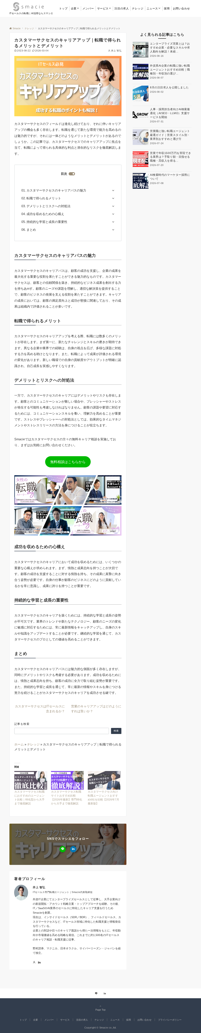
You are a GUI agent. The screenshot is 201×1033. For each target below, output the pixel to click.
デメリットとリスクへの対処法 (48, 206)
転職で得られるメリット (43, 198)
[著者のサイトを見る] (34, 962)
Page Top (100, 1009)
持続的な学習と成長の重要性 (46, 221)
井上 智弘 (116, 50)
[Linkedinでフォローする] (73, 849)
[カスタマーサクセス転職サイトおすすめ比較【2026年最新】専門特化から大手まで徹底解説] (67, 780)
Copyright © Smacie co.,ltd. (100, 1027)
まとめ (31, 229)
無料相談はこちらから (68, 462)
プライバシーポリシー (170, 1019)
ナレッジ (33, 744)
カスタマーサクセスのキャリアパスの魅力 (56, 190)
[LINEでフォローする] (62, 849)
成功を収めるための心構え (45, 214)
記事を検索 (21, 723)
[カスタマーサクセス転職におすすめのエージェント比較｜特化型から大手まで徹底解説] (30, 780)
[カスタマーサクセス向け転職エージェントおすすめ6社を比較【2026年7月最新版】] (104, 780)
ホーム (19, 744)
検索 (116, 730)
